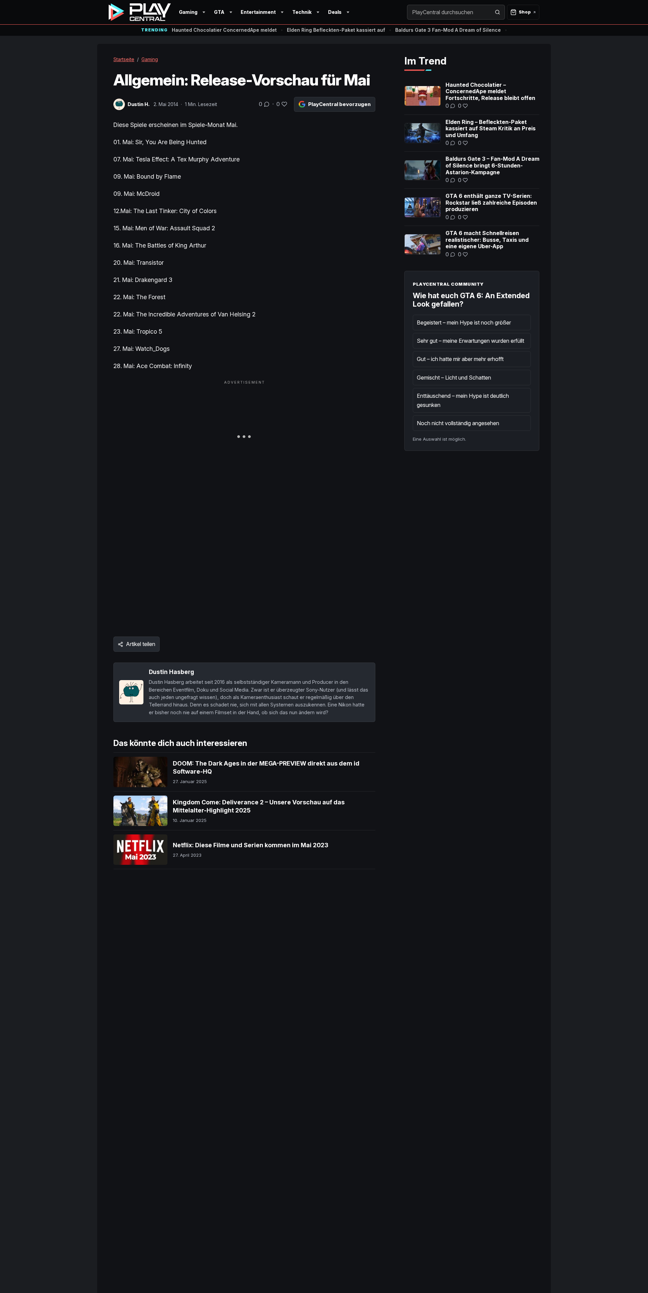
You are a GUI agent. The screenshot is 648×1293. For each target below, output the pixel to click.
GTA (219, 12)
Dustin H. (139, 104)
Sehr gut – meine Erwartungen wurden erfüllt (470, 340)
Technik (302, 12)
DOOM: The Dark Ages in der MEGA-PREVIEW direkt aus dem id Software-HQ (266, 767)
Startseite (123, 59)
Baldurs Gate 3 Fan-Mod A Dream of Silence (448, 30)
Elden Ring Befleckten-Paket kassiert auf (336, 30)
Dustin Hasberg (171, 671)
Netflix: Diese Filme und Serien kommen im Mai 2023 (250, 845)
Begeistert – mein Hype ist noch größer (464, 322)
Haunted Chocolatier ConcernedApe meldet (224, 30)
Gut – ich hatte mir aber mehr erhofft (460, 359)
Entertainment (258, 12)
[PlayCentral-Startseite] (140, 12)
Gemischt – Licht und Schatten (454, 377)
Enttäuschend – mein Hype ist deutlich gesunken (463, 400)
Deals (335, 12)
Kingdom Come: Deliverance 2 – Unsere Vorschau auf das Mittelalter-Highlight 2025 (259, 806)
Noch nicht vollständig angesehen (458, 423)
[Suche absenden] (497, 12)
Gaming (188, 12)
